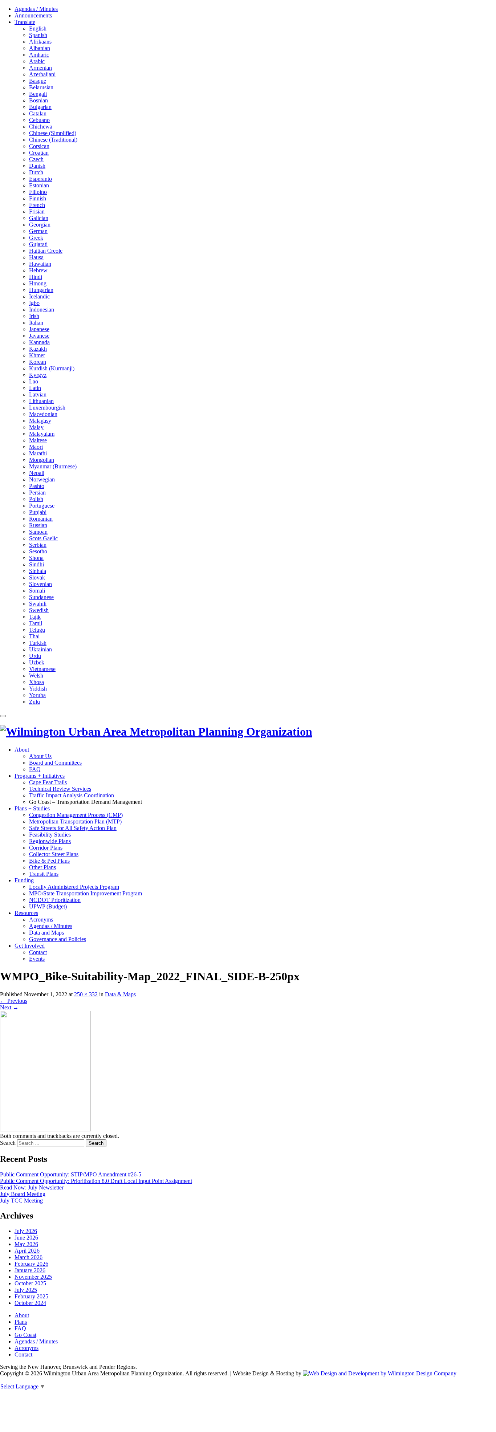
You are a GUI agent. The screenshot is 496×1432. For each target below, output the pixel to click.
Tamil (35, 623)
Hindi (35, 277)
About (22, 749)
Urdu (35, 656)
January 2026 (30, 1270)
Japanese (39, 329)
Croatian (39, 153)
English (37, 28)
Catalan (37, 113)
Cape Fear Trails (48, 782)
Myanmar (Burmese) (53, 466)
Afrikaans (40, 41)
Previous (13, 1001)
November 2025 (33, 1277)
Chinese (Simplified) (52, 133)
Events (37, 959)
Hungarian (41, 290)
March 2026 (28, 1257)
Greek (36, 238)
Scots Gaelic (43, 538)
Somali (37, 590)
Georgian (39, 224)
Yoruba (37, 695)
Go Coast (25, 1335)
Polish (36, 499)
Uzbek (36, 662)
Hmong (37, 283)
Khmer (37, 355)
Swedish (39, 610)
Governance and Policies (57, 939)
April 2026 (27, 1251)
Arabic (37, 61)
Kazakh (38, 349)
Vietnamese (42, 669)
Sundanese (41, 597)
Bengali (38, 94)
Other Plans (42, 867)
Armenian (40, 68)
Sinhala (37, 571)
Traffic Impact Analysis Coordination (71, 795)
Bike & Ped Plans (49, 861)
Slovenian (40, 584)
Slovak (37, 577)
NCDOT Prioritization (55, 900)
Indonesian (41, 309)
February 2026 (31, 1264)
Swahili (37, 604)
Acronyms (41, 919)
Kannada (39, 342)
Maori (36, 447)
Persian (37, 492)
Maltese (38, 440)
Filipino (38, 192)
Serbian (37, 545)
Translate (25, 22)
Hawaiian (40, 264)
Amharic (39, 55)
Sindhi (36, 564)
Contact (38, 952)
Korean (37, 362)
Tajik (35, 617)
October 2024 (30, 1303)
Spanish (38, 35)
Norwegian (42, 479)
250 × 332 (86, 994)
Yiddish (38, 689)
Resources (26, 913)
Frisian (37, 211)
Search (8, 1143)
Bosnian (38, 100)
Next (9, 1007)
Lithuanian (41, 401)
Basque (37, 81)
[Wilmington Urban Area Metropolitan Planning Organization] (156, 731)
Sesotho (38, 551)
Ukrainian (40, 649)
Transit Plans (43, 874)
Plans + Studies (32, 808)
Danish (37, 166)
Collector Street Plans (53, 854)
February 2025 (31, 1296)
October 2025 (30, 1283)
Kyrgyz (37, 375)
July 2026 (26, 1231)
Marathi (38, 453)
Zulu (34, 702)
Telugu (37, 630)
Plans (21, 1322)
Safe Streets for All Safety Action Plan (73, 828)
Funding (24, 880)
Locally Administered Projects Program (74, 887)
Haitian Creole (45, 251)
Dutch (36, 172)
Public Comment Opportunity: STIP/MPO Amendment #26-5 (70, 1174)
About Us (40, 756)
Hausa (36, 257)
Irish (34, 316)
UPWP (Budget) (48, 906)
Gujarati (38, 244)
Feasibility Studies (50, 834)
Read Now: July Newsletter (32, 1187)
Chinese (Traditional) (53, 140)
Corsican (39, 146)
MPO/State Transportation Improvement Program (85, 893)
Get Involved (30, 946)
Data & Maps (120, 994)
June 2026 (26, 1237)
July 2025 (26, 1290)
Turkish (37, 643)
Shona (36, 558)
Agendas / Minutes (36, 9)
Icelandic (39, 296)
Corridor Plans (45, 848)
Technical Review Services (60, 789)
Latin (35, 388)
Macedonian (43, 414)
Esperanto (40, 179)
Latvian (37, 394)
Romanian (41, 519)
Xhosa (36, 682)
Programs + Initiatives (40, 776)
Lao (33, 381)
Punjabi (37, 512)
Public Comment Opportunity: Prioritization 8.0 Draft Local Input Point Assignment (96, 1181)
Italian (36, 323)
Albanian (39, 48)
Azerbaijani (42, 74)
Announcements (33, 15)
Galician (38, 218)
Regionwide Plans (50, 841)
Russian (38, 525)
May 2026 (26, 1244)
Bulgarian (40, 107)
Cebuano (39, 120)
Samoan (38, 532)
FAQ (35, 769)
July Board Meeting (22, 1194)
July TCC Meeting (21, 1200)
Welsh (36, 675)
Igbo (34, 303)
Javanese (39, 336)
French (37, 205)
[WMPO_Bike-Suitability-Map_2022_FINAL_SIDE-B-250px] (45, 1129)
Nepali (36, 473)
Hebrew (38, 270)
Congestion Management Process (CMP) (76, 815)
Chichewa (40, 126)
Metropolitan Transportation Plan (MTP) (75, 821)
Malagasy (40, 421)
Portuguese (41, 506)
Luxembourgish (47, 407)
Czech (36, 159)
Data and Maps (46, 932)
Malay (36, 427)
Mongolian (41, 460)
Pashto (36, 486)
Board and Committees (55, 763)
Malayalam (41, 434)
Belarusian (41, 87)
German (38, 231)
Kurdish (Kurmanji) (51, 368)
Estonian (39, 185)
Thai (34, 636)
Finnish (37, 198)
